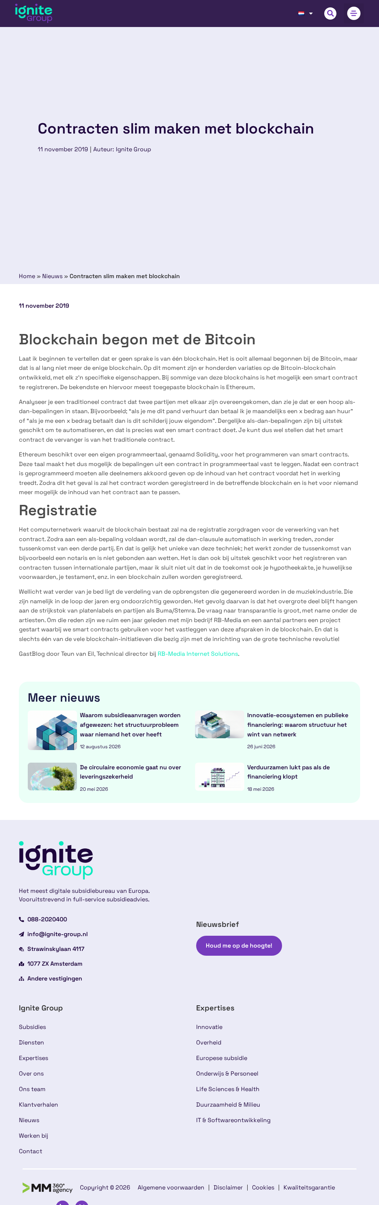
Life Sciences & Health (227, 1089)
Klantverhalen (38, 1104)
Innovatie (209, 1027)
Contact (30, 1151)
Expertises (33, 1058)
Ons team (32, 1089)
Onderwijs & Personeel (227, 1073)
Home (27, 276)
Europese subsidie (221, 1058)
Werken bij (33, 1136)
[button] (330, 13)
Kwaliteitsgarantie (309, 1187)
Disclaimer (228, 1187)
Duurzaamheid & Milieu (228, 1104)
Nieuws (52, 276)
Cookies (263, 1187)
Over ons (31, 1073)
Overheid (208, 1042)
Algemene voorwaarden (171, 1187)
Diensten (31, 1042)
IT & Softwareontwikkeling (233, 1120)
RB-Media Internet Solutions (198, 654)
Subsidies (32, 1027)
